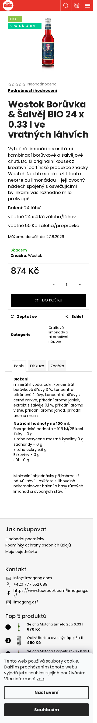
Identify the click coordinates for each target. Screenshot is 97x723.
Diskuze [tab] (37, 366)
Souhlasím (46, 710)
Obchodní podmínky (24, 539)
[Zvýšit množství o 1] (79, 284)
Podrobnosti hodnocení (32, 90)
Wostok (35, 255)
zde (40, 679)
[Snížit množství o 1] (53, 284)
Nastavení (46, 692)
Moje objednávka (21, 551)
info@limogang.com (32, 578)
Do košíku (52, 300)
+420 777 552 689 (30, 584)
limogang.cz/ (25, 602)
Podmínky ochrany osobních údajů (38, 545)
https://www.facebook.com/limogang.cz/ (50, 593)
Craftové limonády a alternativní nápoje (58, 334)
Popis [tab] (19, 366)
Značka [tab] (57, 366)
